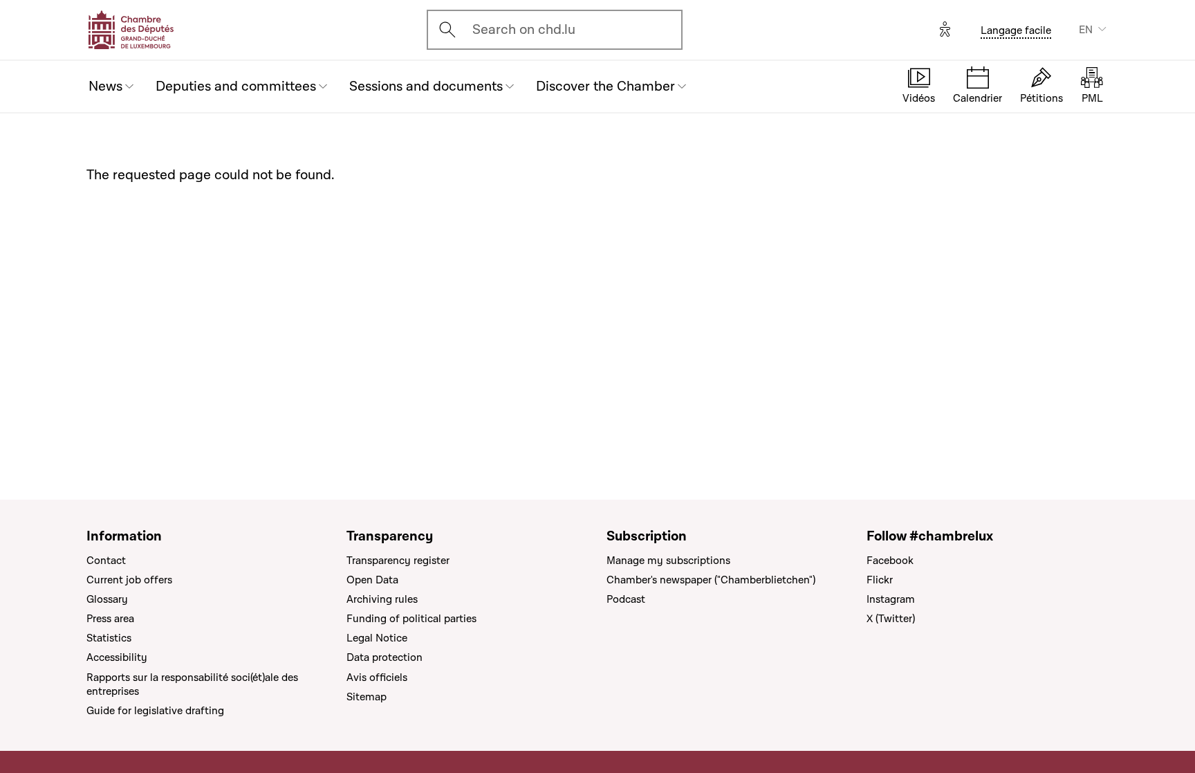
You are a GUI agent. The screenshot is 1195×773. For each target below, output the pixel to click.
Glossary (107, 599)
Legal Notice (376, 638)
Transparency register (398, 560)
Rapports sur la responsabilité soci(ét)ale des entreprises (192, 684)
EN (1086, 30)
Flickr (880, 580)
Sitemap (366, 697)
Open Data (372, 580)
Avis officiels (376, 677)
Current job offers (129, 580)
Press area (110, 619)
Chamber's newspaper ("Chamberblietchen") (710, 580)
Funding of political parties (411, 619)
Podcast (625, 599)
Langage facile (1016, 30)
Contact (106, 560)
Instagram (891, 599)
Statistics (108, 638)
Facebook (890, 560)
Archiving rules (382, 599)
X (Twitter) (891, 619)
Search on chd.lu (523, 30)
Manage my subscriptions (668, 560)
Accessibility (116, 657)
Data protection (384, 657)
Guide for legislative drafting (155, 711)
